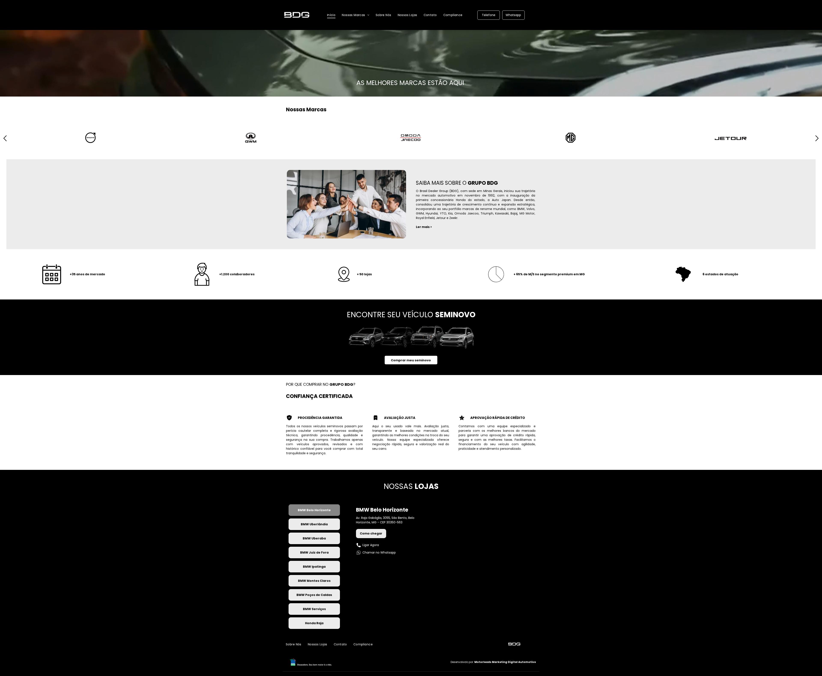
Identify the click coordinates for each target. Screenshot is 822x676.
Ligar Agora (370, 545)
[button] (5, 142)
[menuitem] (331, 15)
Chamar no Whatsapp (379, 552)
